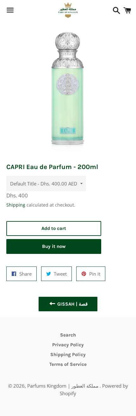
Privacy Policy (68, 345)
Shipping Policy (68, 354)
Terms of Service (68, 364)
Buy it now (53, 246)
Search (68, 335)
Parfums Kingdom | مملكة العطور (63, 386)
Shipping (15, 205)
